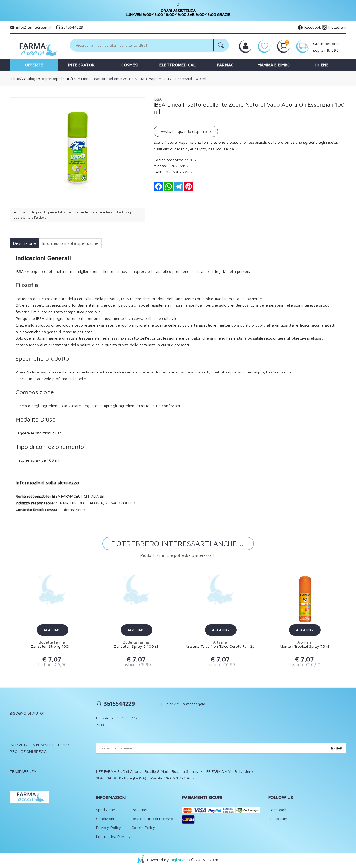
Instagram (336, 27)
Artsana (220, 642)
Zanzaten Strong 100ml (52, 646)
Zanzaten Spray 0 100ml (136, 646)
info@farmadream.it (33, 27)
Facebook (312, 27)
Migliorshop (180, 859)
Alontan (304, 642)
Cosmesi (130, 65)
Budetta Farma (52, 642)
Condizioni (105, 818)
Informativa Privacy (113, 836)
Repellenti (60, 78)
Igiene (322, 65)
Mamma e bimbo (274, 65)
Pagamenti (141, 809)
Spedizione (105, 809)
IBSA (158, 99)
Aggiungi (52, 629)
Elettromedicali (178, 65)
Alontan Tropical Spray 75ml (304, 646)
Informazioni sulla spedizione (70, 243)
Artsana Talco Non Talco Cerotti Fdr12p (220, 646)
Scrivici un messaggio (186, 703)
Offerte (34, 65)
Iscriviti (337, 748)
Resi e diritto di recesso (152, 818)
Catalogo (30, 78)
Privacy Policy (108, 827)
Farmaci (226, 65)
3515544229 (72, 27)
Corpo (44, 78)
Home (15, 78)
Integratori (82, 65)
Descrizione (24, 243)
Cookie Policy (143, 827)
